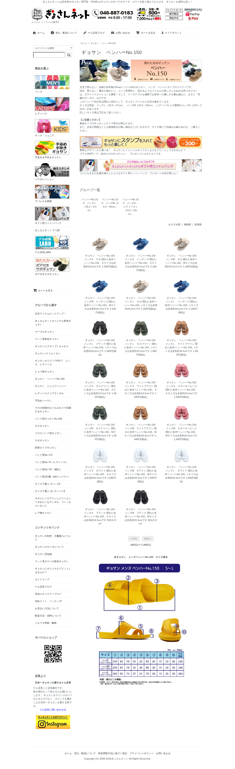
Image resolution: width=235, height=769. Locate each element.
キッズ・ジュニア (44, 135)
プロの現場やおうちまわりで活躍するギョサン (53, 409)
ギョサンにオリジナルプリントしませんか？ (53, 570)
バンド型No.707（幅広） (48, 469)
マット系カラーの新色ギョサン (52, 561)
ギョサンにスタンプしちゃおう (52, 346)
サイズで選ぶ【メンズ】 (48, 483)
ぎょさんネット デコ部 (47, 230)
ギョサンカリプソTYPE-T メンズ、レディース (52, 362)
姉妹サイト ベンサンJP (48, 601)
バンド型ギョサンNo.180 (48, 418)
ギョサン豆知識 (43, 554)
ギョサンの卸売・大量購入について (53, 538)
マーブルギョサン (44, 331)
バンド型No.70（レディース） (51, 462)
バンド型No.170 (43, 454)
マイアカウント (173, 32)
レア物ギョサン (43, 512)
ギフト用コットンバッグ (48, 223)
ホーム (41, 32)
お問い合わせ (123, 32)
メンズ (38, 91)
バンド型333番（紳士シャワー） (52, 476)
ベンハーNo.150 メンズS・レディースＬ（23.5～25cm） (130, 206)
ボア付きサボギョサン (47, 274)
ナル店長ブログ (96, 32)
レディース (41, 113)
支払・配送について (66, 32)
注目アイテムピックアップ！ (50, 313)
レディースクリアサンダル (49, 393)
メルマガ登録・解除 (46, 623)
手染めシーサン (43, 400)
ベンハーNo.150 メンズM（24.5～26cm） (110, 203)
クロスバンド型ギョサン (48, 433)
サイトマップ (42, 579)
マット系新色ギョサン (47, 339)
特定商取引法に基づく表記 (112, 753)
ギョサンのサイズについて (49, 546)
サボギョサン (42, 440)
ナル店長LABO (43, 252)
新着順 (198, 224)
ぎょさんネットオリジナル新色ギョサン (53, 322)
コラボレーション (44, 179)
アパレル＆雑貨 (43, 201)
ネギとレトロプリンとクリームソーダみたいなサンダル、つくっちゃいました (53, 502)
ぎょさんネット (119, 758)
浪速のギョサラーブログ (48, 594)
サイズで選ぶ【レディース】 (50, 491)
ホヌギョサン (42, 426)
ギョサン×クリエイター (47, 353)
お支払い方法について (47, 608)
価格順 (187, 224)
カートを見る (148, 32)
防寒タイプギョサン (46, 447)
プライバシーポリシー (142, 753)
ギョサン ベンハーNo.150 (103, 43)
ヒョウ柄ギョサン (44, 371)
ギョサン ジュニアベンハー (50, 386)
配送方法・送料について (48, 615)
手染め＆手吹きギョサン (48, 157)
